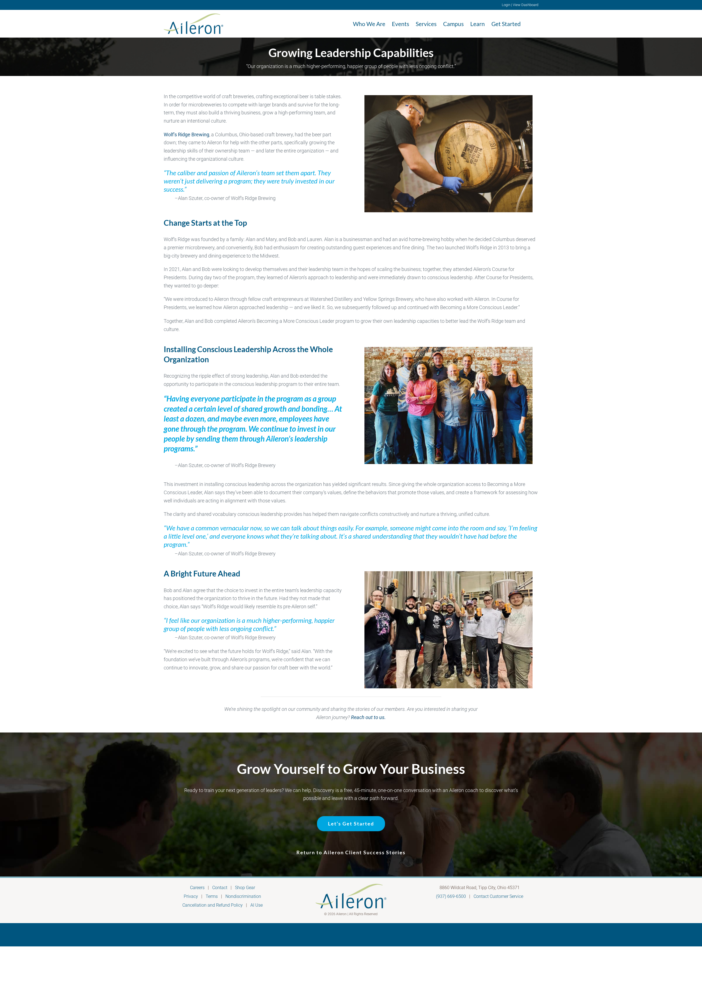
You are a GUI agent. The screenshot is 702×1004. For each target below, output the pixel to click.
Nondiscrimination (243, 896)
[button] (529, 23)
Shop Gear (245, 887)
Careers (197, 887)
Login (506, 5)
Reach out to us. (368, 717)
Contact (219, 887)
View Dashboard (525, 5)
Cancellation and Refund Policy (212, 905)
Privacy (191, 896)
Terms (212, 896)
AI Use (256, 905)
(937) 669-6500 (451, 896)
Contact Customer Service (498, 896)
